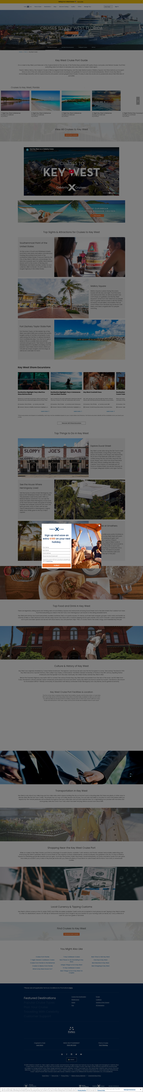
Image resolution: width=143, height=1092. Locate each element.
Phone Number (47, 556)
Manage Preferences (129, 1089)
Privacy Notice (82, 1090)
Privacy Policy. (50, 561)
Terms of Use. (101, 1090)
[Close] (140, 1089)
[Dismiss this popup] (99, 525)
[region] (71, 1089)
